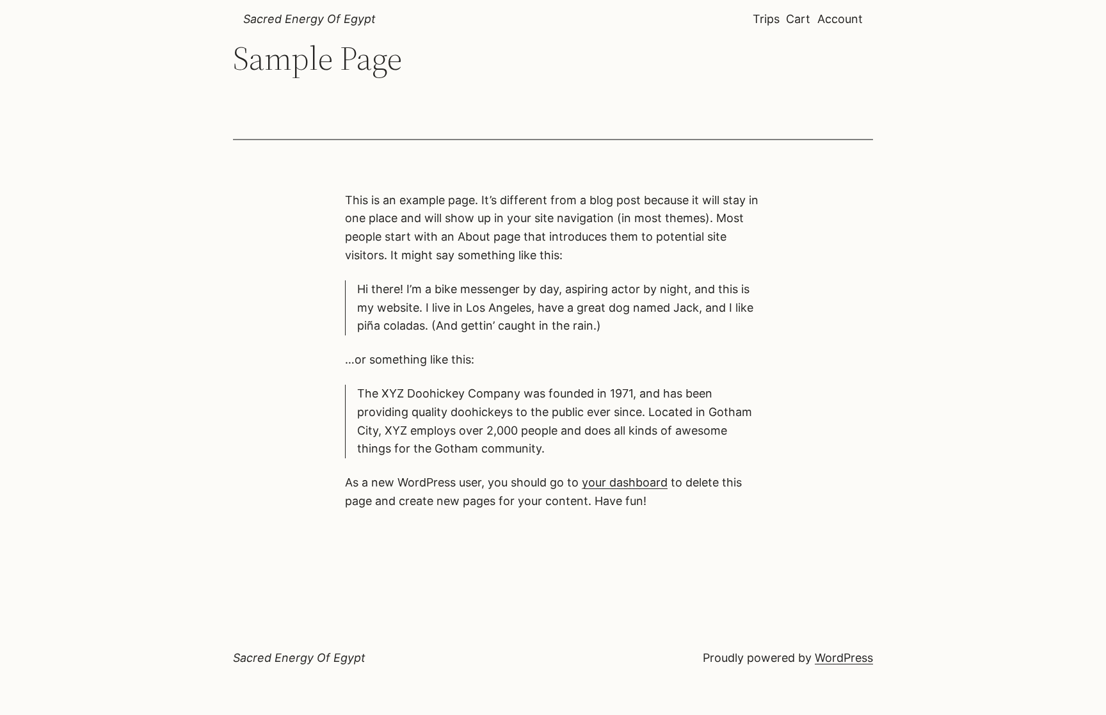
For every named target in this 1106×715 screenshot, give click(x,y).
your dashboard (625, 482)
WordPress (844, 657)
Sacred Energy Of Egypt (309, 19)
